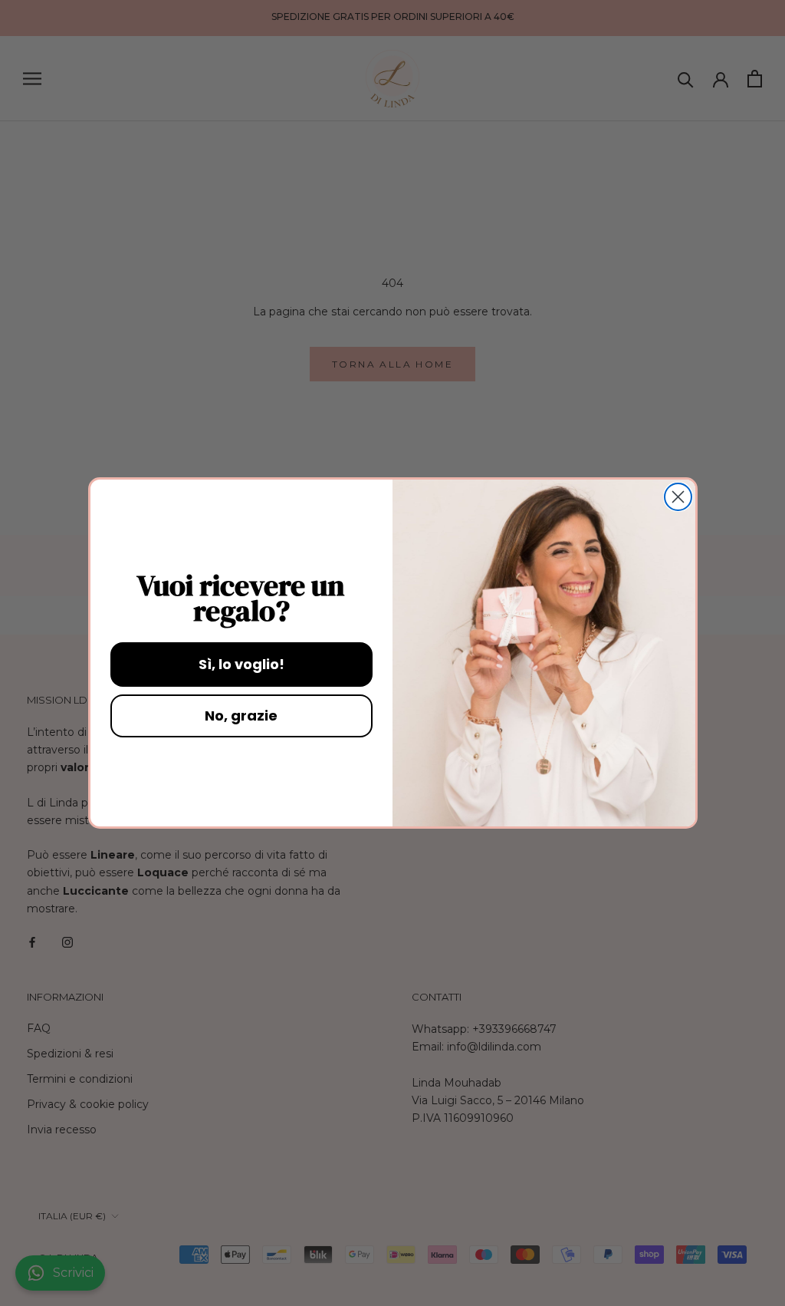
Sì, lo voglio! (241, 664)
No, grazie (241, 715)
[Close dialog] (678, 496)
